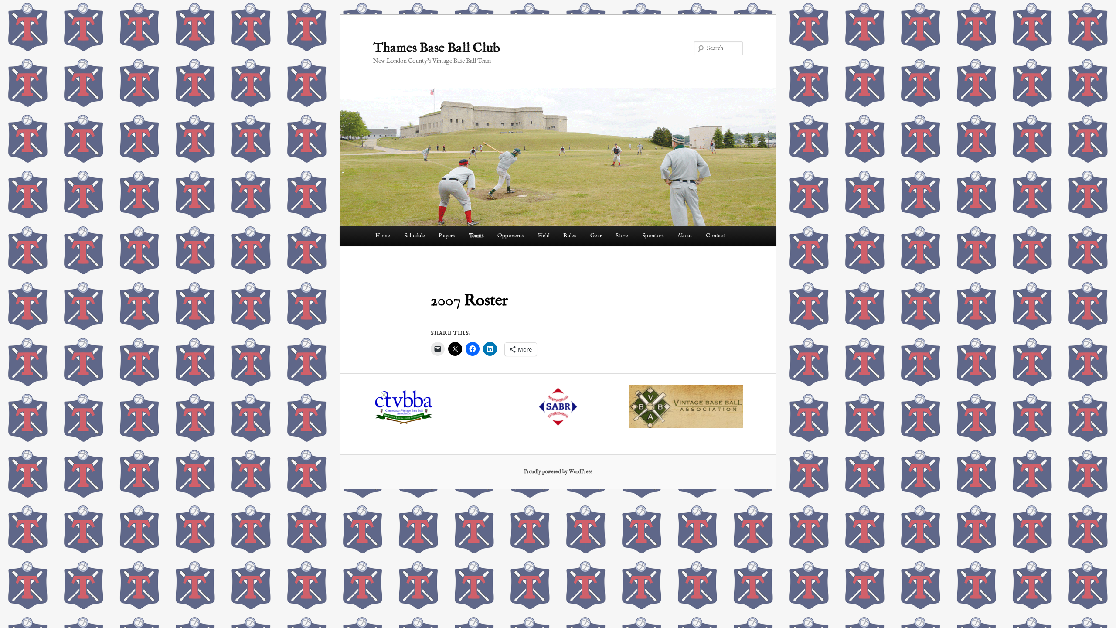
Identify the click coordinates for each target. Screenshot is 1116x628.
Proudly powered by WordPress (558, 471)
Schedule (414, 235)
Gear (596, 235)
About (684, 235)
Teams (476, 235)
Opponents (510, 235)
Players (447, 235)
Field (544, 235)
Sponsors (653, 235)
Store (622, 235)
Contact (715, 235)
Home (382, 235)
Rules (569, 235)
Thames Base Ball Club (436, 48)
